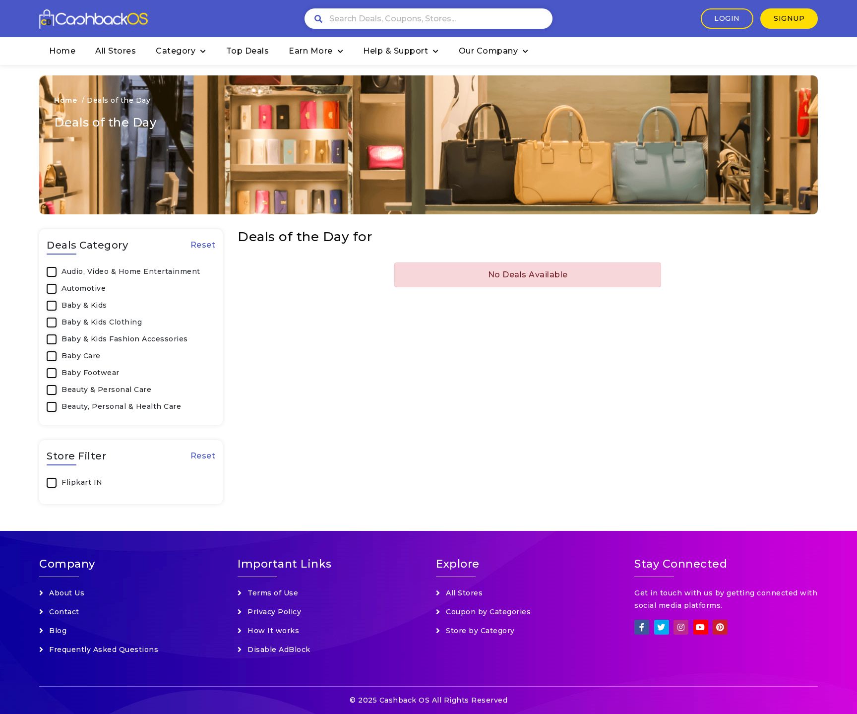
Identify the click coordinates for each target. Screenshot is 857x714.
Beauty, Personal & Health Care (121, 406)
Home (62, 51)
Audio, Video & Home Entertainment (130, 271)
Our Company (488, 51)
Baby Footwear (90, 372)
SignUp (789, 18)
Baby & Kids (84, 305)
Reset (203, 245)
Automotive (83, 288)
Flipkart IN (82, 482)
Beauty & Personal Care (106, 389)
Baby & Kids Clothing (101, 322)
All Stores (115, 51)
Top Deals (247, 51)
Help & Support (395, 51)
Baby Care (81, 355)
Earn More (311, 51)
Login (727, 18)
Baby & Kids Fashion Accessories (124, 338)
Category (175, 51)
